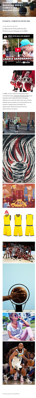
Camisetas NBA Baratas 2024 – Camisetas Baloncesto (13, 6)
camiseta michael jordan (21, 96)
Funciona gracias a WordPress (11, 393)
